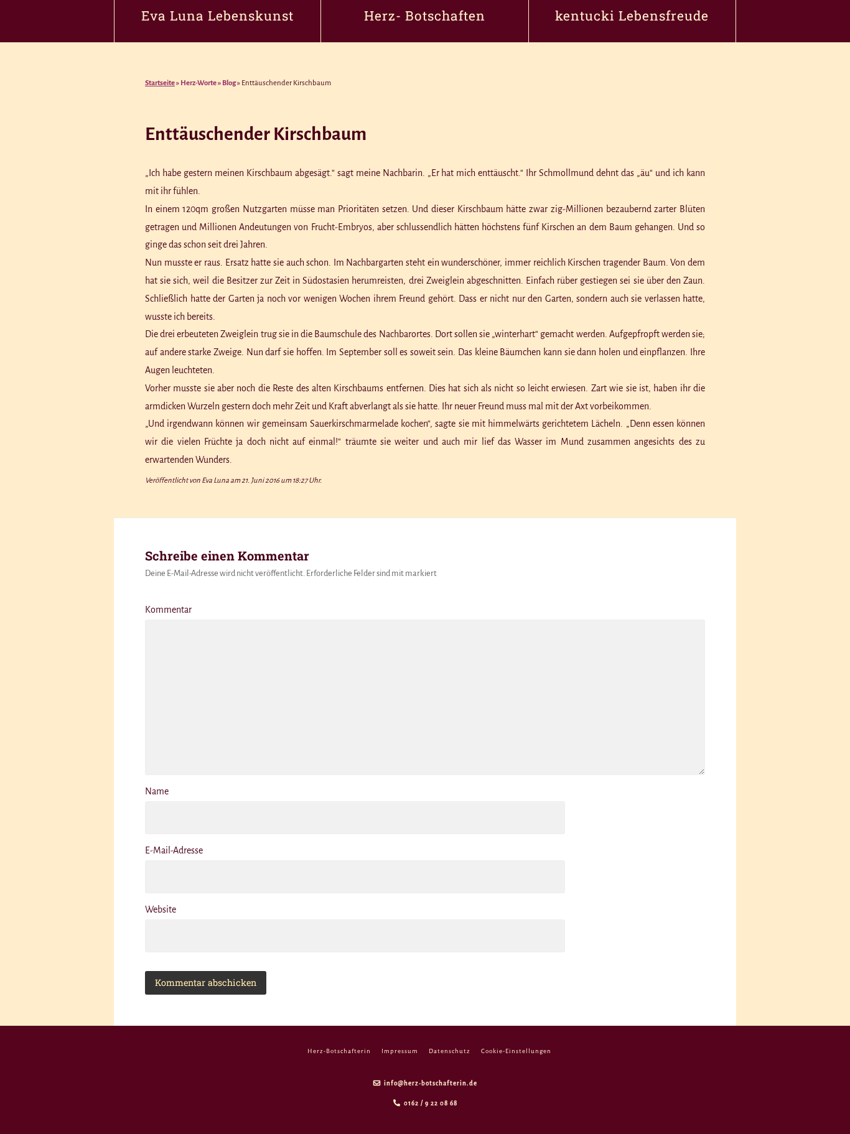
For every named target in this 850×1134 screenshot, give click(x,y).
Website (160, 909)
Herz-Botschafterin (339, 1051)
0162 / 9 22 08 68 (430, 1103)
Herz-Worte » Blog (208, 83)
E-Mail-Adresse (174, 850)
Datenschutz (449, 1051)
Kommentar (168, 610)
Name (157, 791)
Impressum (399, 1051)
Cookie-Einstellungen (516, 1051)
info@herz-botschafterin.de (430, 1083)
